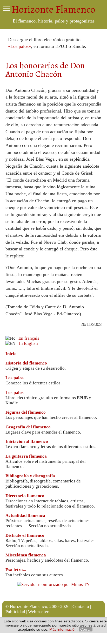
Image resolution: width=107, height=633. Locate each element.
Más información (63, 629)
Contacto (80, 606)
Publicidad (15, 611)
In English (28, 343)
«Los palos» (19, 46)
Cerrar (85, 629)
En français (28, 338)
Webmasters (39, 611)
